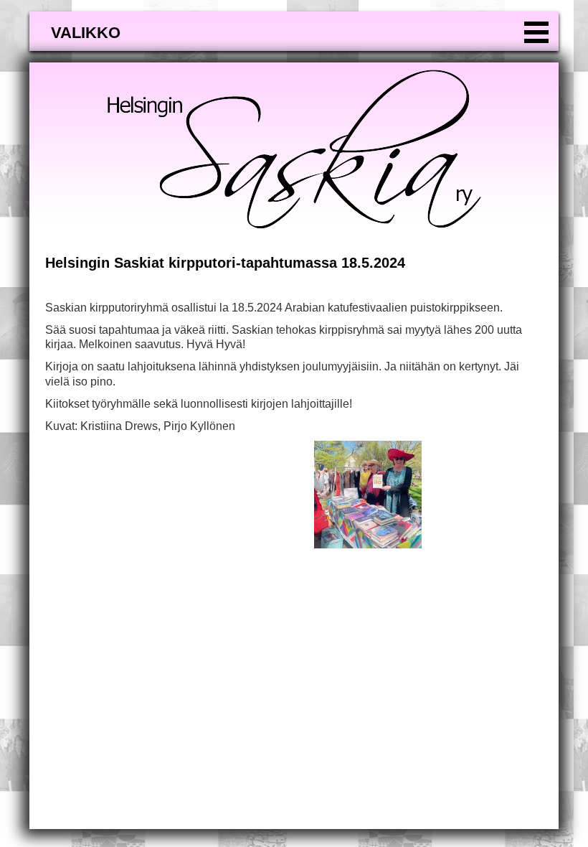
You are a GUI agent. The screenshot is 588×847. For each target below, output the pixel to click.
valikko (85, 33)
